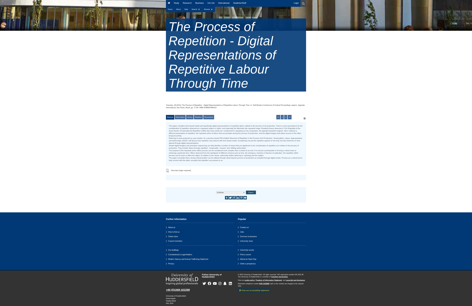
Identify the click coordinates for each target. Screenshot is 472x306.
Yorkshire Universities (279, 277)
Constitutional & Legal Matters (180, 254)
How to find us (174, 232)
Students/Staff (239, 3)
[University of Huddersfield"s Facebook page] (209, 284)
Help (186, 9)
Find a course (245, 254)
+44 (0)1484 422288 (178, 289)
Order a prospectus (248, 264)
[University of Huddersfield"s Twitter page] (204, 284)
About (178, 9)
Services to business (248, 236)
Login (296, 3)
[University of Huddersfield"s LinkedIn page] (230, 284)
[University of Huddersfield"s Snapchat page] (225, 284)
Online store (173, 236)
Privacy (171, 264)
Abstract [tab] (170, 117)
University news (246, 241)
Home (170, 9)
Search (195, 9)
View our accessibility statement (255, 290)
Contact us (244, 227)
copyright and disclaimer (295, 280)
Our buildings (173, 250)
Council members (175, 241)
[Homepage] (169, 3)
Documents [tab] (208, 117)
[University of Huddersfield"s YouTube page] (215, 284)
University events (247, 250)
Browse (207, 9)
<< (278, 117)
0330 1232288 (264, 284)
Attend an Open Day (248, 259)
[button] (303, 3)
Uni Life (210, 3)
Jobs (242, 232)
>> (290, 117)
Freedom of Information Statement (269, 280)
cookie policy (249, 280)
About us (171, 227)
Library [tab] (189, 117)
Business (199, 3)
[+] (304, 118)
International (223, 3)
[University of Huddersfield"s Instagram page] (219, 284)
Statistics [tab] (198, 117)
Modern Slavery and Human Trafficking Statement (188, 259)
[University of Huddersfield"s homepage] (182, 279)
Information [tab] (180, 117)
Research (187, 3)
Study (176, 3)
